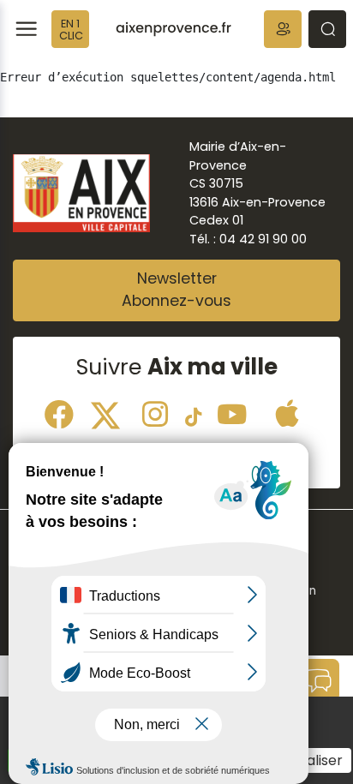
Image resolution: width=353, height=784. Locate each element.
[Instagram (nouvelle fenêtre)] (155, 412)
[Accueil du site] (173, 29)
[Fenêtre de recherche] (327, 29)
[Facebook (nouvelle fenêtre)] (59, 412)
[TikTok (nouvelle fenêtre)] (193, 412)
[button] (283, 29)
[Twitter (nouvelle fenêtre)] (110, 412)
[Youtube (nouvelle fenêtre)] (232, 412)
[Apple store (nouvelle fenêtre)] (287, 412)
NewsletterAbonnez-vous (176, 289)
